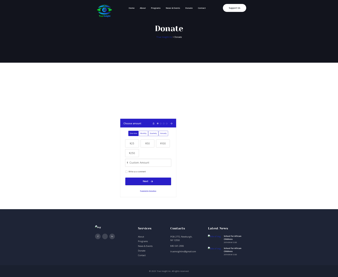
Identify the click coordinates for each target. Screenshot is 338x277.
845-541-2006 (177, 245)
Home (132, 8)
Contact (202, 8)
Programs (156, 8)
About (143, 8)
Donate (189, 8)
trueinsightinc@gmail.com (183, 251)
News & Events (173, 8)
